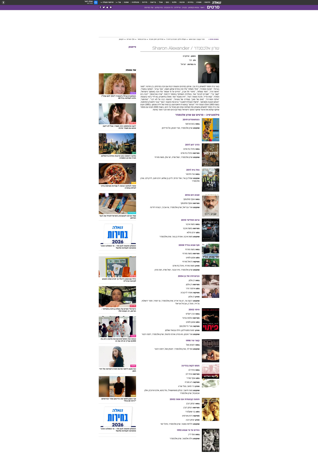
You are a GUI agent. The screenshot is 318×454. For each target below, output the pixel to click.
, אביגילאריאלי (181, 304)
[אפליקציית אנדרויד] (110, 7)
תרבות (182, 2)
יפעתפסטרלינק (187, 330)
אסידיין (191, 434)
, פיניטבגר (176, 270)
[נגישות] (3, 2)
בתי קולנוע (159, 7)
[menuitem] (205, 2)
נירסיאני (190, 386)
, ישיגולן (168, 157)
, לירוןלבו (149, 178)
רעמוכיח (188, 382)
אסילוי (190, 349)
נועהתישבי (188, 390)
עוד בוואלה (131, 70)
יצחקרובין (190, 403)
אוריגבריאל (188, 207)
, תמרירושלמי (148, 301)
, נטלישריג (182, 386)
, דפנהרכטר (147, 334)
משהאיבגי (190, 224)
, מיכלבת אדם (179, 266)
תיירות (144, 2)
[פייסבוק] (100, 7)
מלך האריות (131, 39)
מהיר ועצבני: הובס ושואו (197, 39)
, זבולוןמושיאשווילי (175, 390)
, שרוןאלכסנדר (176, 207)
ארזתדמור (190, 174)
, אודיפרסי (178, 178)
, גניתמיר (157, 301)
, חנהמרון (159, 270)
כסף (167, 2)
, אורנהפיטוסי (170, 334)
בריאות (153, 2)
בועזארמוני (190, 124)
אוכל (161, 2)
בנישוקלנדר (190, 412)
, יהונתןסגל (169, 349)
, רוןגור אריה (179, 301)
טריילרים (177, 7)
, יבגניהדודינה (156, 207)
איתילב (191, 370)
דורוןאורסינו (187, 416)
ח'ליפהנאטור (187, 424)
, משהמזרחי (160, 157)
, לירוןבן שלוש (168, 178)
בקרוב (184, 7)
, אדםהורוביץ (154, 390)
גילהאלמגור (187, 438)
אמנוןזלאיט (190, 258)
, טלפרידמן (166, 128)
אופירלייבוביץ (186, 293)
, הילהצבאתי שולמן (173, 330)
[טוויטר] (103, 7)
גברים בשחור (142, 39)
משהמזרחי (190, 249)
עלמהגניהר (187, 318)
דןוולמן (192, 280)
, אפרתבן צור (178, 237)
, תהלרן (191, 304)
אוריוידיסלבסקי (185, 326)
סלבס (174, 2)
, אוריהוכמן (176, 128)
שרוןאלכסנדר (187, 128)
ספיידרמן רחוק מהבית (156, 39)
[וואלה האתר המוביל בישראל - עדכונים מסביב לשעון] (216, 2)
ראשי (202, 7)
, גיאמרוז (180, 334)
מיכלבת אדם (189, 149)
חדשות (207, 2)
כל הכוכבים (168, 7)
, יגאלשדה (176, 157)
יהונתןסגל (190, 345)
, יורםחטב (157, 178)
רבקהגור (189, 301)
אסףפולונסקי (189, 199)
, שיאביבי (166, 207)
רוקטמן (121, 39)
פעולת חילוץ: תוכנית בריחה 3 (176, 39)
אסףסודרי (190, 378)
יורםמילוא (191, 232)
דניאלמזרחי (187, 262)
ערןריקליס (190, 314)
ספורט (198, 2)
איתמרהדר (190, 288)
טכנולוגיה (135, 2)
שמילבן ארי (188, 178)
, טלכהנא (164, 390)
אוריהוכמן (188, 334)
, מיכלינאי (164, 424)
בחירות (190, 2)
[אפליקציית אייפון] (107, 7)
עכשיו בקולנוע (193, 7)
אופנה (126, 2)
